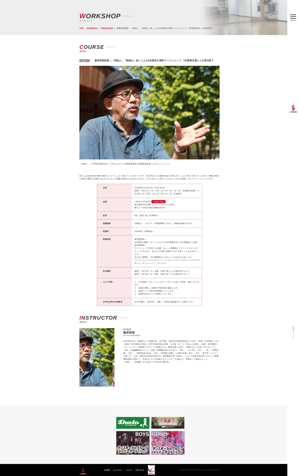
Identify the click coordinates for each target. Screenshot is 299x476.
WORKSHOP (107, 28)
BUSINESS (92, 28)
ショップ (129, 470)
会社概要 (107, 470)
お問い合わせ (139, 470)
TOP (81, 28)
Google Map (158, 202)
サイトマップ (117, 470)
